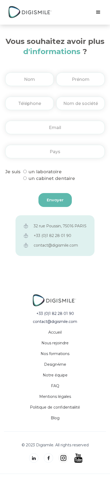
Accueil (55, 332)
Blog (55, 418)
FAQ (55, 385)
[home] (30, 12)
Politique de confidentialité (55, 407)
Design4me (55, 364)
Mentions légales (55, 396)
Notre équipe (55, 375)
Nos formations (55, 353)
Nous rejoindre (55, 343)
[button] (98, 12)
